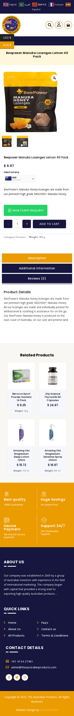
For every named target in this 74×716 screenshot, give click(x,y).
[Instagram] (25, 677)
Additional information (37, 268)
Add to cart (49, 224)
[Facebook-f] (9, 677)
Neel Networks (49, 710)
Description (37, 258)
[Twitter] (17, 677)
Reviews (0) (37, 278)
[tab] (37, 258)
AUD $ (8, 45)
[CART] (68, 25)
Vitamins (20, 237)
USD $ (8, 37)
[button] (49, 26)
